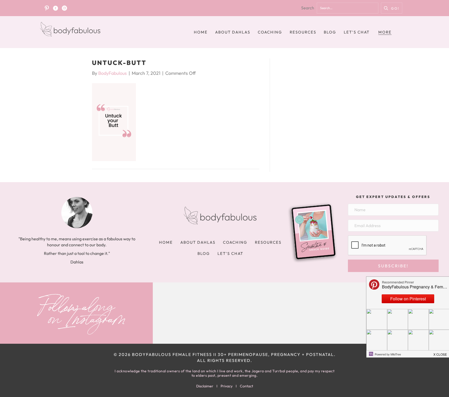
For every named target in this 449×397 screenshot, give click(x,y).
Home (201, 32)
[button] (391, 8)
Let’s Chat (356, 32)
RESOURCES (303, 32)
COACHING (270, 32)
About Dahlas (232, 32)
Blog (330, 32)
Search (307, 7)
